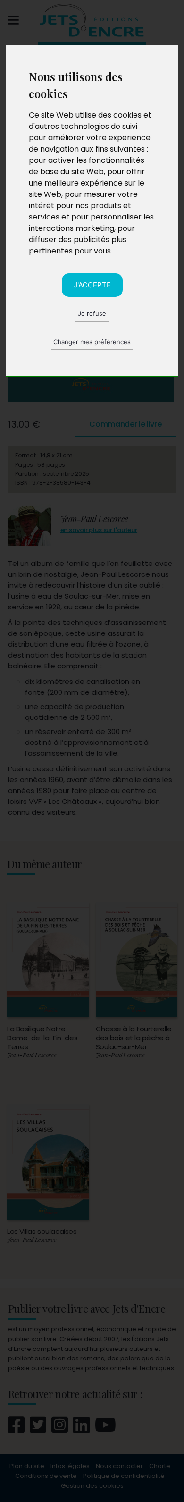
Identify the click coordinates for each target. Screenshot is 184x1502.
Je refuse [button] (92, 313)
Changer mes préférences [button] (92, 342)
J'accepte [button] (92, 284)
